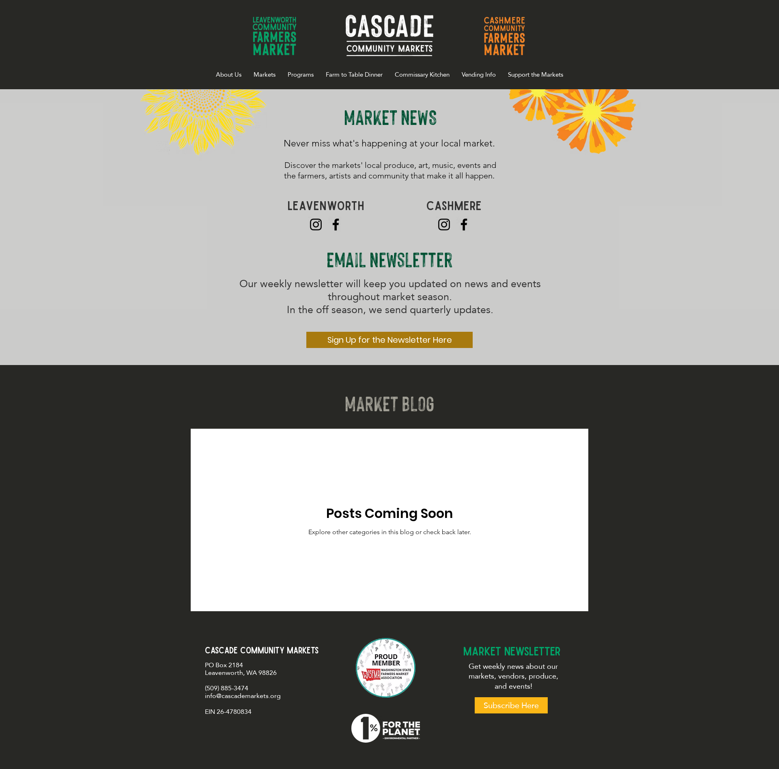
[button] (264, 74)
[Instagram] (316, 224)
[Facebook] (336, 224)
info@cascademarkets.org (243, 696)
